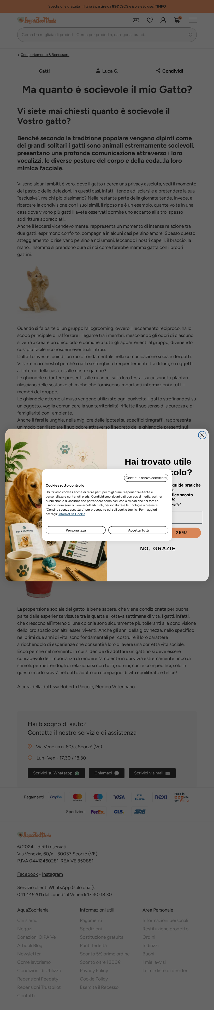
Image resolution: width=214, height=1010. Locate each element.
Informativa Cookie (71, 514)
